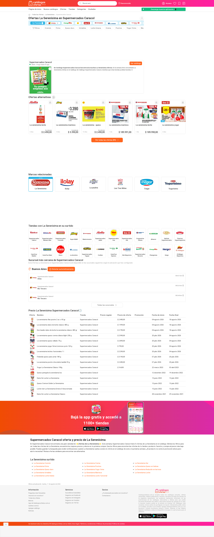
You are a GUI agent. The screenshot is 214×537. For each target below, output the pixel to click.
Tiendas (72, 9)
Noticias (31, 511)
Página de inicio (35, 9)
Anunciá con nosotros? (35, 495)
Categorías (81, 9)
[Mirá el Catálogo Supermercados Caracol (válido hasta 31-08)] (40, 80)
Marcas (30, 500)
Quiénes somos (33, 506)
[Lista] (184, 3)
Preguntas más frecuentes (36, 493)
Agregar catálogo (34, 508)
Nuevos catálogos (51, 9)
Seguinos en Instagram (72, 498)
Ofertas (63, 9)
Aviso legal (75, 524)
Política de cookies (118, 524)
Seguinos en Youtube (72, 500)
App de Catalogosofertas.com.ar (39, 503)
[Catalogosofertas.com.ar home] (37, 3)
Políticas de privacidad (104, 524)
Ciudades (92, 9)
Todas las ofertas (38, 14)
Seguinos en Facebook (72, 495)
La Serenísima (49, 14)
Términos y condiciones (88, 524)
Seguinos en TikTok (72, 503)
